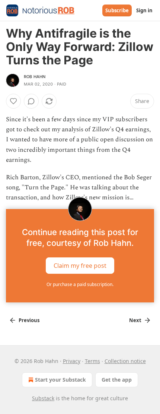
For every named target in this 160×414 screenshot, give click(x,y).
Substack (43, 398)
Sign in (144, 10)
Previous (29, 320)
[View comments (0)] (31, 101)
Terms (92, 361)
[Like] (13, 101)
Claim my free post (80, 265)
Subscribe (117, 10)
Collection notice (125, 361)
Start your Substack (60, 379)
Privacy (71, 361)
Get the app (117, 379)
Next (135, 320)
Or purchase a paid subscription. (80, 284)
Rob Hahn (35, 76)
